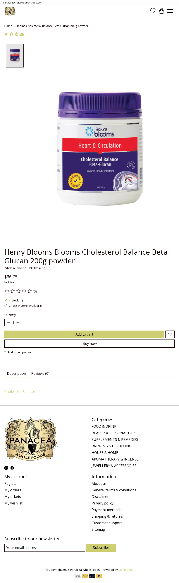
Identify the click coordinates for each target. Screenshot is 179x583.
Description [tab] (16, 373)
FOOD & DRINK (104, 426)
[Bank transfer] (78, 576)
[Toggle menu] (170, 11)
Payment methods (106, 509)
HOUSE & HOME (105, 452)
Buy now (90, 343)
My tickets (12, 496)
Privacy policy (103, 503)
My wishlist (13, 503)
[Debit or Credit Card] (92, 576)
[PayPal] (85, 576)
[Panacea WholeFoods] (9, 10)
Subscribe (101, 547)
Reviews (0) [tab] (40, 373)
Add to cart (84, 334)
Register (11, 483)
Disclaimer (100, 496)
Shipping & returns (107, 516)
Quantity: (10, 315)
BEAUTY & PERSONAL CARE (114, 433)
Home (8, 26)
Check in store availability (26, 306)
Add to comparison (20, 352)
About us (99, 483)
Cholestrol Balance (19, 391)
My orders (12, 490)
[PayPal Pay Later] (99, 576)
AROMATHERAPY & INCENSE (115, 459)
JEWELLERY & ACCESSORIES (114, 465)
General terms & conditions (114, 490)
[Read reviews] (18, 291)
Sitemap (98, 529)
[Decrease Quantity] (8, 322)
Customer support (107, 522)
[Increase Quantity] (18, 322)
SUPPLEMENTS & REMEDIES (115, 439)
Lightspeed (126, 570)
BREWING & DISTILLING (111, 446)
